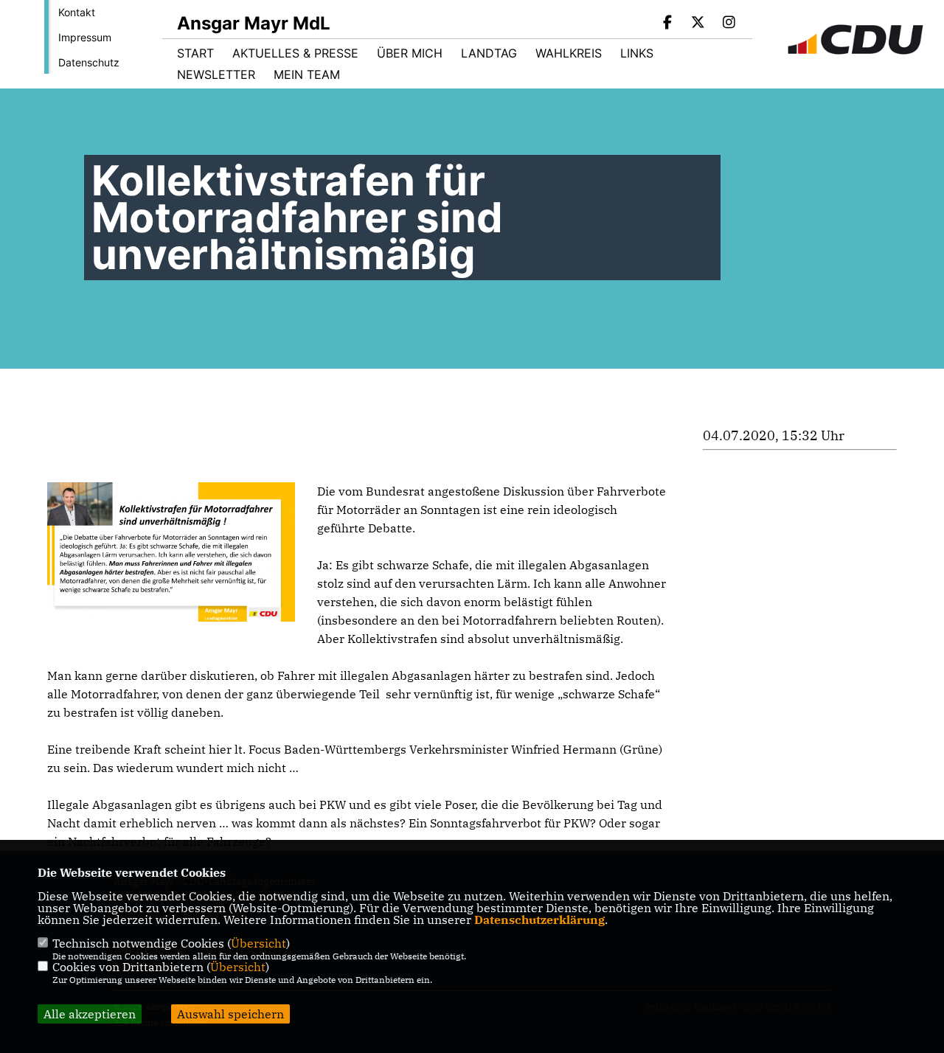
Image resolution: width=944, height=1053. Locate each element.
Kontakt (76, 12)
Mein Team (307, 74)
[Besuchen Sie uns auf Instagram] (729, 23)
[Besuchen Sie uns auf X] (698, 23)
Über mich (409, 53)
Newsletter (216, 74)
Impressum (84, 37)
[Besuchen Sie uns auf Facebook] (667, 23)
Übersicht (258, 943)
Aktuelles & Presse (295, 53)
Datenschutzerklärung (539, 919)
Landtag (489, 53)
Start (195, 53)
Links (636, 53)
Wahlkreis (568, 53)
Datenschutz (88, 62)
